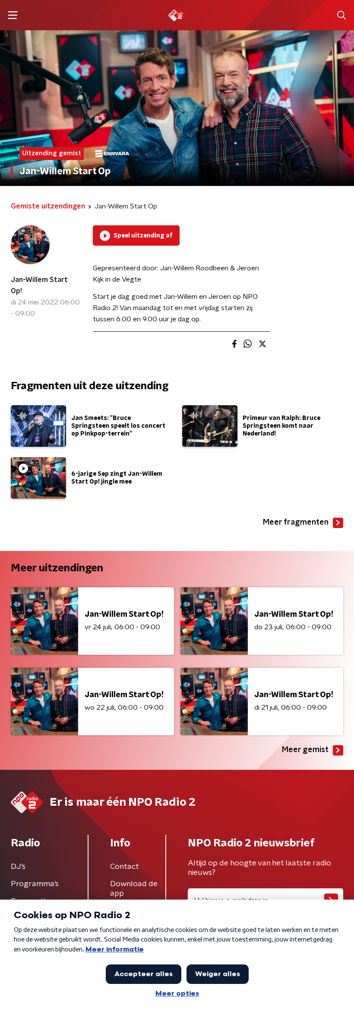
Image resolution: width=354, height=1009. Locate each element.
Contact (124, 867)
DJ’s (18, 867)
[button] (12, 15)
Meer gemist (305, 750)
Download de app (134, 888)
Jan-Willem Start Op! (39, 285)
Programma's (35, 884)
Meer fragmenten (296, 522)
